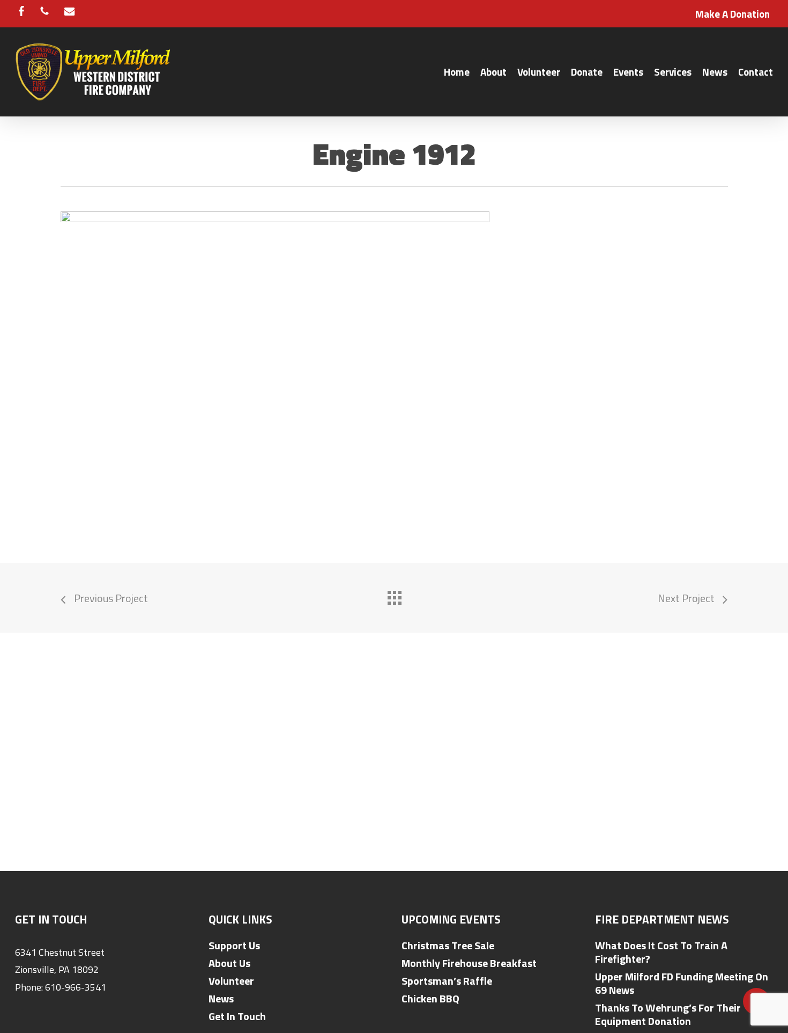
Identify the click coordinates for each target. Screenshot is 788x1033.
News (221, 998)
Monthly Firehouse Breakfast (469, 963)
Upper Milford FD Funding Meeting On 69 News (681, 983)
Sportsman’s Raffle (447, 980)
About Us (229, 963)
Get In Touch (237, 1016)
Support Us (234, 945)
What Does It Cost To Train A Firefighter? (661, 952)
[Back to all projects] (394, 595)
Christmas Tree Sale (448, 945)
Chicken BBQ (430, 998)
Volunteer (231, 980)
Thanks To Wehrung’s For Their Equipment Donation (668, 1014)
